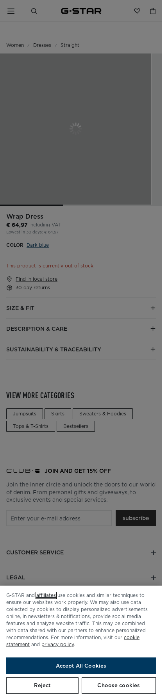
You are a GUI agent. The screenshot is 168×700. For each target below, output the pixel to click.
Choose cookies (118, 685)
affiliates (46, 595)
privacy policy (57, 644)
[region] (81, 643)
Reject (42, 685)
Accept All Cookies (81, 666)
